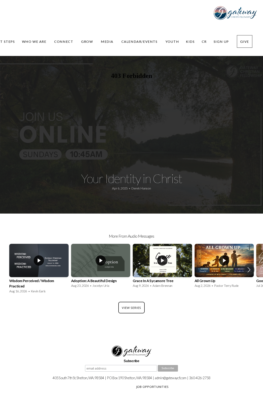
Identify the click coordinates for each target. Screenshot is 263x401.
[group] (39, 270)
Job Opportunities (152, 387)
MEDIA (107, 41)
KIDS (190, 41)
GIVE (244, 41)
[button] (249, 269)
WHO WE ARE (34, 41)
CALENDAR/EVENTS (140, 41)
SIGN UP (222, 41)
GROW (87, 41)
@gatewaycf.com (174, 378)
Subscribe (131, 361)
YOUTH (172, 41)
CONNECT (64, 41)
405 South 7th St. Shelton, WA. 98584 (78, 378)
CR (204, 41)
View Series (131, 308)
